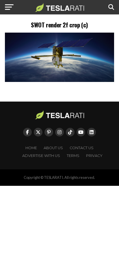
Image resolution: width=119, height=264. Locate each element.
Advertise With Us (41, 155)
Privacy (94, 155)
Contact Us (82, 148)
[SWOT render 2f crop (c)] (59, 80)
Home (31, 148)
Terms (73, 155)
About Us (53, 148)
